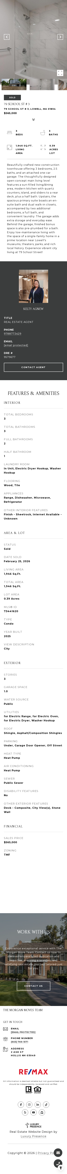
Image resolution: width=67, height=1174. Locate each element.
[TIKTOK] (46, 1105)
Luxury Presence (33, 1136)
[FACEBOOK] (21, 1105)
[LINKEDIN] (38, 1105)
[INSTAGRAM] (29, 1105)
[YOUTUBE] (33, 1112)
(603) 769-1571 (19, 1041)
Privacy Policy (48, 1153)
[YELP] (25, 1112)
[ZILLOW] (42, 1112)
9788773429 (12, 333)
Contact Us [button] (33, 986)
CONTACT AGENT (33, 367)
